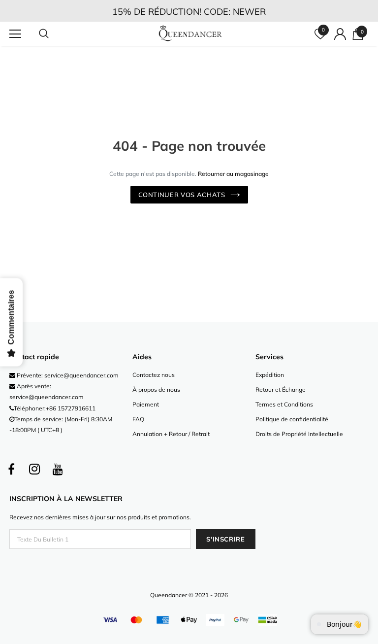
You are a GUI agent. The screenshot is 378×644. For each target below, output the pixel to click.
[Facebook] (11, 469)
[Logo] (190, 33)
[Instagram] (34, 469)
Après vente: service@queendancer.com (46, 391)
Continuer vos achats (181, 195)
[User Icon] (340, 34)
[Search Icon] (53, 34)
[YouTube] (57, 469)
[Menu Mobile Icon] (15, 34)
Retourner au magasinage (233, 173)
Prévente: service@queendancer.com (67, 375)
